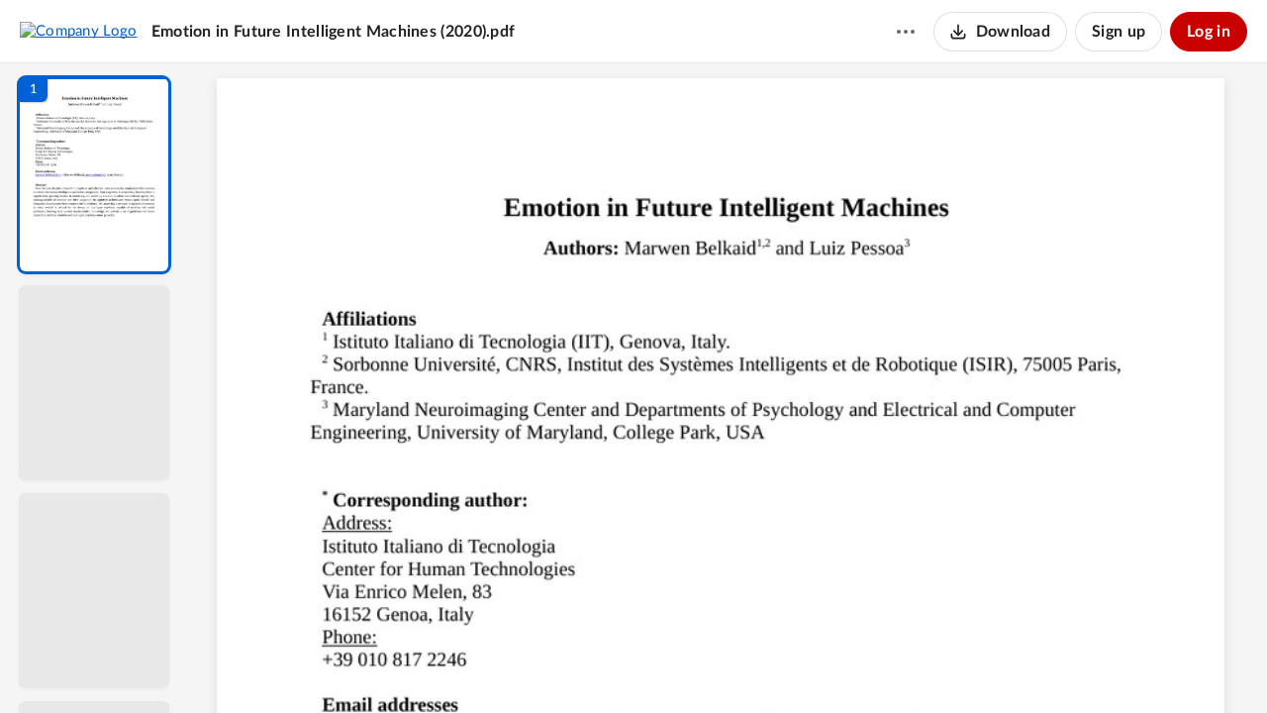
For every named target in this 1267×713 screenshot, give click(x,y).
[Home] (79, 31)
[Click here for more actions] (906, 31)
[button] (94, 174)
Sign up (1118, 32)
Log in (1208, 32)
